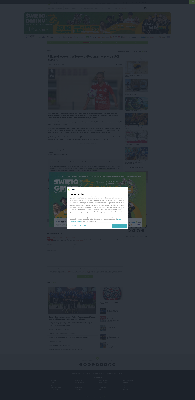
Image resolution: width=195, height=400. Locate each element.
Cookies (78, 221)
